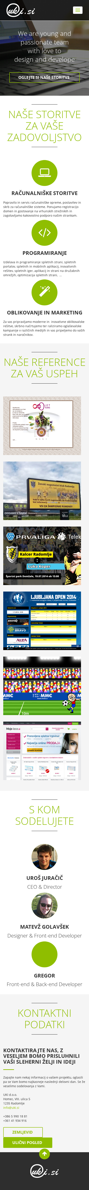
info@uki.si (11, 1108)
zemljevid (23, 1132)
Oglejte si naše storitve (44, 77)
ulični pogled (27, 1142)
